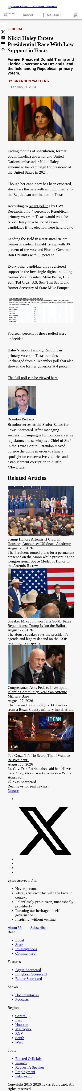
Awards (21, 1063)
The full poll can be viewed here (33, 378)
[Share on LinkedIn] (3, 38)
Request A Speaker (29, 1067)
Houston (21, 1024)
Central (21, 1016)
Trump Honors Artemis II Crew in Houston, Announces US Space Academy (39, 541)
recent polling (39, 206)
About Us (15, 927)
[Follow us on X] (44, 859)
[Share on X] (3, 32)
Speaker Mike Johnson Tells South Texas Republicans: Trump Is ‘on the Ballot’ (39, 623)
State (19, 944)
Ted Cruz (22, 282)
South (19, 1038)
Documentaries (27, 995)
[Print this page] (3, 50)
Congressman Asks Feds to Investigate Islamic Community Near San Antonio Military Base (37, 691)
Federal (15, 29)
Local (19, 940)
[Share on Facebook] (3, 26)
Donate (28, 14)
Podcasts (22, 999)
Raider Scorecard (28, 978)
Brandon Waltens (31, 81)
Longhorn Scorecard (31, 974)
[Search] (76, 15)
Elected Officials (28, 1058)
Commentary (25, 953)
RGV (19, 1033)
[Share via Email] (3, 44)
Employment (25, 1072)
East (18, 1020)
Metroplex (23, 1029)
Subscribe (54, 14)
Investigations (26, 949)
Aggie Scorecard (28, 970)
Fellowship (23, 1076)
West (19, 1042)
